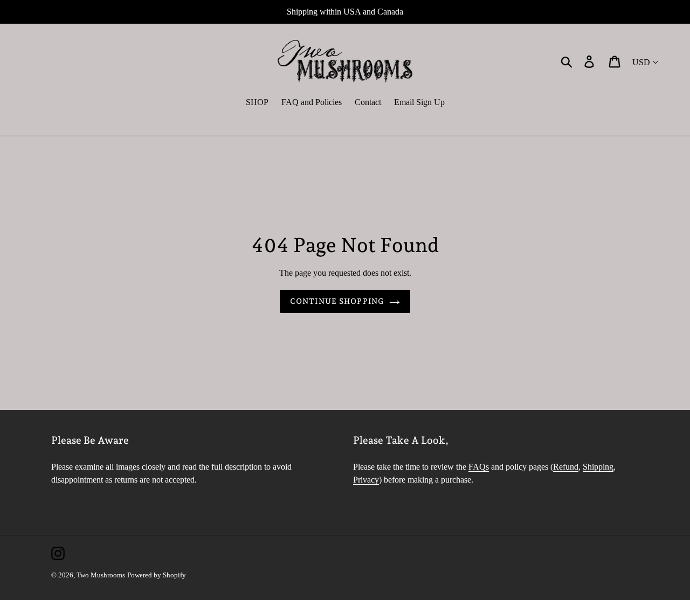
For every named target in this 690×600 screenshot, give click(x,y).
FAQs (478, 466)
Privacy (366, 479)
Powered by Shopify (156, 575)
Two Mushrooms (101, 575)
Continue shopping (337, 301)
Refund (565, 466)
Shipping (598, 466)
